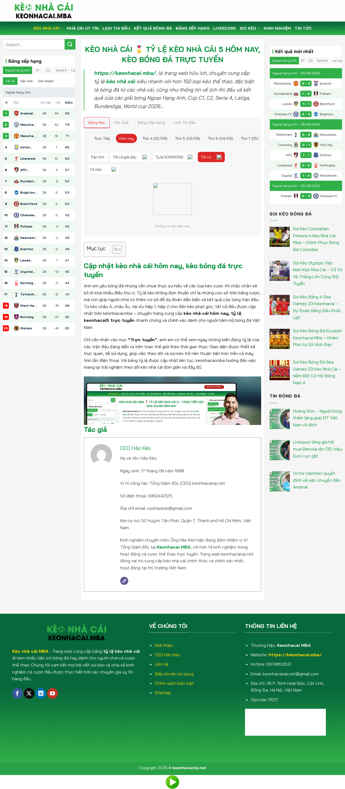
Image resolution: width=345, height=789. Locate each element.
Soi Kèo (248, 28)
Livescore (224, 28)
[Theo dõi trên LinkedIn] (41, 693)
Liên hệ (161, 664)
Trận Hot (97, 157)
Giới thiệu (164, 645)
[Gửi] (70, 44)
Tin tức (303, 28)
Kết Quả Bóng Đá (153, 28)
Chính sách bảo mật (174, 683)
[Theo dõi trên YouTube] (52, 693)
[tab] (97, 122)
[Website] (124, 581)
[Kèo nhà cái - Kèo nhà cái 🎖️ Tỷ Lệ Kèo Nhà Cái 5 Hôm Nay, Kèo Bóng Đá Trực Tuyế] (46, 11)
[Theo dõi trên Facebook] (17, 693)
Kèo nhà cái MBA (30, 651)
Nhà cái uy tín (83, 28)
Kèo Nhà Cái (46, 28)
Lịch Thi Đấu (116, 28)
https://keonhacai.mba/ (295, 654)
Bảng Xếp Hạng (192, 28)
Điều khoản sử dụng (174, 673)
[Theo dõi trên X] (29, 693)
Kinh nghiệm (277, 28)
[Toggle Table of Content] (114, 249)
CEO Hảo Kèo (135, 448)
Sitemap (163, 692)
